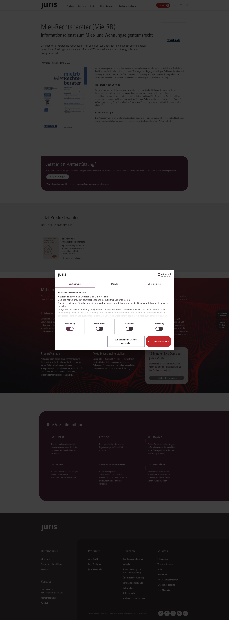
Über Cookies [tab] (154, 284)
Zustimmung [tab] (75, 284)
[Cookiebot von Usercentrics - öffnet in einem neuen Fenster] (159, 275)
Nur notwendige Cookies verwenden (125, 341)
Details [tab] (114, 284)
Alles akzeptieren (158, 341)
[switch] (99, 329)
